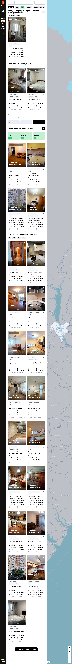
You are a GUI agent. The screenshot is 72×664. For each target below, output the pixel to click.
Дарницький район (37, 657)
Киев (11, 45)
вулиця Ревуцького (12, 659)
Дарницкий (17, 43)
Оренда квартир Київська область (19, 657)
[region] (59, 332)
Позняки (11, 43)
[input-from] (14, 122)
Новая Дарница (13, 94)
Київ (30, 657)
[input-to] (26, 122)
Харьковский (31, 267)
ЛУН (9, 657)
